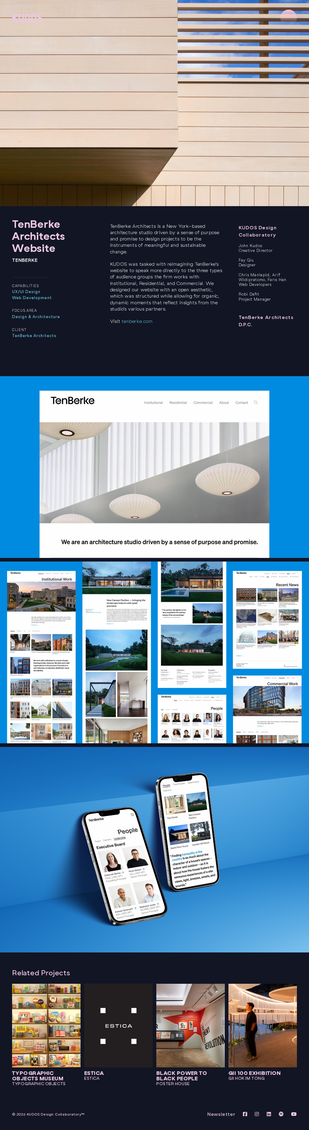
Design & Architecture (36, 316)
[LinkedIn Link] (270, 1114)
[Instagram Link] (258, 1114)
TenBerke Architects (34, 335)
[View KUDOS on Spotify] (282, 1114)
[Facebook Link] (246, 1114)
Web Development (32, 298)
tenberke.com (137, 321)
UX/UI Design (26, 291)
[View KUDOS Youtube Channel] (294, 1114)
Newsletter (221, 1114)
